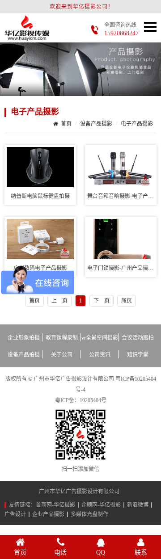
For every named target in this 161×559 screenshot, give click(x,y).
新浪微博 (137, 505)
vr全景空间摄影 (99, 338)
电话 (60, 552)
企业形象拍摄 (24, 338)
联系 (141, 552)
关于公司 (61, 355)
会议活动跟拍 (138, 338)
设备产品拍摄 (24, 355)
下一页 (101, 301)
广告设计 (15, 514)
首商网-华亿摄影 (55, 505)
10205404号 (93, 400)
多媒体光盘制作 (89, 514)
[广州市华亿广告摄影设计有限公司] (26, 36)
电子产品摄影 (35, 111)
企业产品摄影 (48, 514)
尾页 (126, 301)
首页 (66, 124)
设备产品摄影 (96, 124)
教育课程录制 (62, 338)
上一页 (59, 301)
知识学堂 (137, 355)
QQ (100, 552)
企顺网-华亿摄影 (101, 505)
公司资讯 (99, 355)
